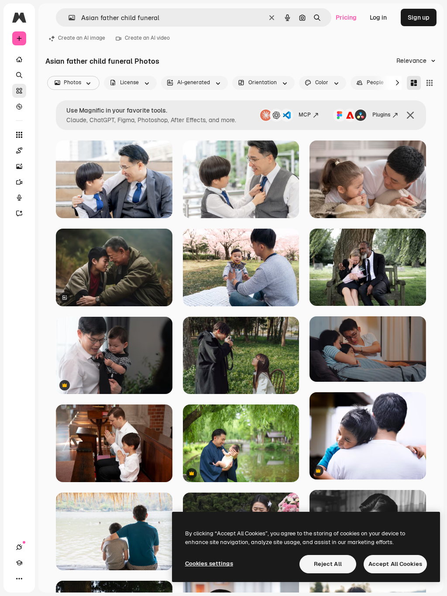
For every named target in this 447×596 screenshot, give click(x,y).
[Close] (410, 115)
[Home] (19, 59)
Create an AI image (81, 37)
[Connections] (19, 547)
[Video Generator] (19, 182)
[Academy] (19, 563)
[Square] (430, 83)
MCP (305, 114)
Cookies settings (209, 563)
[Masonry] (414, 83)
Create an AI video (147, 37)
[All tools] (19, 135)
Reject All (328, 564)
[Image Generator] (19, 166)
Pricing (346, 17)
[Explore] (19, 106)
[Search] (19, 75)
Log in (378, 17)
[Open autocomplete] (68, 17)
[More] (19, 579)
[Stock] (19, 91)
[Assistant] (19, 213)
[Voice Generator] (19, 198)
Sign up (419, 17)
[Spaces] (19, 151)
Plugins (381, 114)
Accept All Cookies (395, 564)
